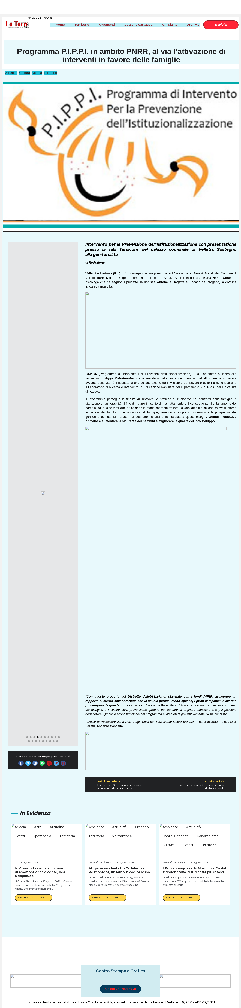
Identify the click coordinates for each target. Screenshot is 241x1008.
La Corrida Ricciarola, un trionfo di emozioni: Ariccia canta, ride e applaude (41, 872)
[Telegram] (56, 763)
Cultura (24, 73)
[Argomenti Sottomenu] (118, 24)
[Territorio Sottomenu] (92, 24)
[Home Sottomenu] (68, 24)
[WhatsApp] (42, 763)
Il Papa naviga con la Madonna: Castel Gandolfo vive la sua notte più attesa (194, 870)
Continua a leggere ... (33, 897)
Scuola (37, 73)
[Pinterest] (49, 763)
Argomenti (107, 25)
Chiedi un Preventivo (120, 989)
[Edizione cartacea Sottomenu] (155, 24)
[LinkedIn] (35, 763)
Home (60, 25)
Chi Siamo (169, 25)
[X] (28, 763)
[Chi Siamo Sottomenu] (180, 24)
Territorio (81, 25)
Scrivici (221, 25)
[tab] (27, 737)
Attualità (11, 73)
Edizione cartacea (138, 25)
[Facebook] (21, 763)
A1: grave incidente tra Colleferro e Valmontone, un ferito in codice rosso (119, 870)
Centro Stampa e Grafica (120, 971)
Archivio (193, 25)
